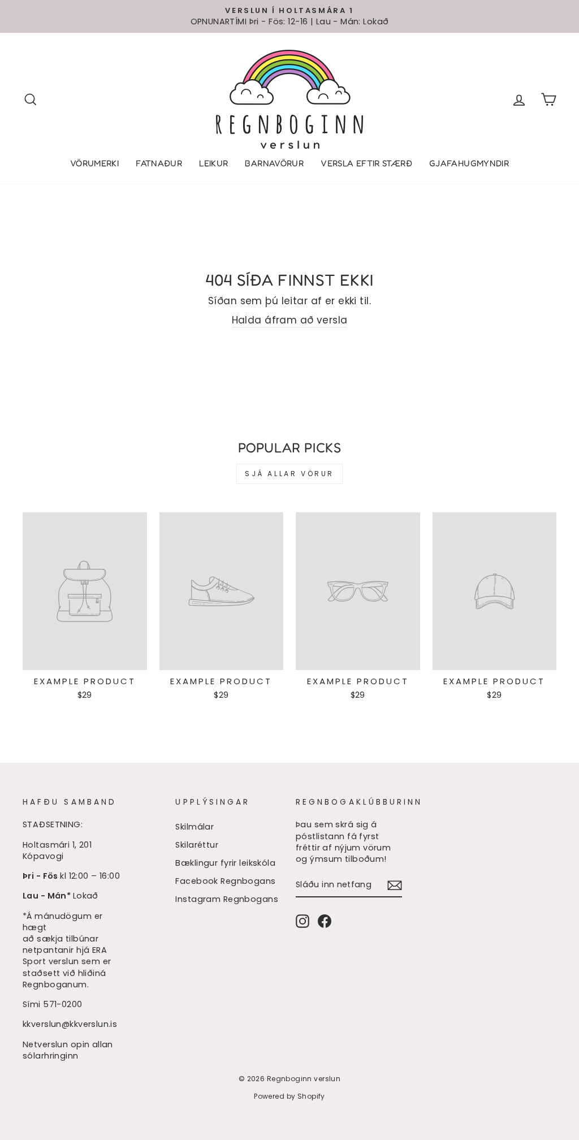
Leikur (213, 163)
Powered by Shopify (289, 1096)
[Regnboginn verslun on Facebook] (324, 921)
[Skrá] (394, 885)
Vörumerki (94, 163)
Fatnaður (159, 163)
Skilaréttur (196, 844)
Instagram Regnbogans (226, 899)
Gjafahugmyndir (469, 163)
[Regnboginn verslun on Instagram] (302, 921)
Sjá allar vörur (289, 473)
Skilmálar (194, 826)
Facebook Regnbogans (225, 881)
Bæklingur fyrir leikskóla (225, 863)
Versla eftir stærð (366, 163)
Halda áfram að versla (290, 320)
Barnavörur (274, 163)
